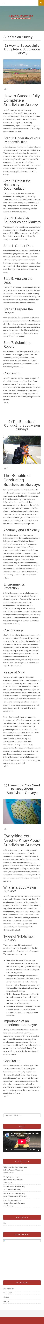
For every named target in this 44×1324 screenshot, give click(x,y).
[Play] (6, 1150)
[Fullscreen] (38, 1150)
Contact (6, 1297)
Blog (5, 1223)
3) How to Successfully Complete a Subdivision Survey (22, 49)
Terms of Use (8, 1293)
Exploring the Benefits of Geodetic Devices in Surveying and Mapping (14, 1203)
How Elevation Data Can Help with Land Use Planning (14, 1187)
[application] (22, 1141)
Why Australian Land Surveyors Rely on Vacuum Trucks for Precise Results (15, 1170)
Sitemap (6, 1301)
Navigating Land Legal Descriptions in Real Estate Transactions (13, 1180)
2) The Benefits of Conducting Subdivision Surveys (22, 425)
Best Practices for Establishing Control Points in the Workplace (15, 1194)
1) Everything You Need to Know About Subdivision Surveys (22, 789)
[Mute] (34, 1150)
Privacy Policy (8, 1289)
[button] (2, 3)
